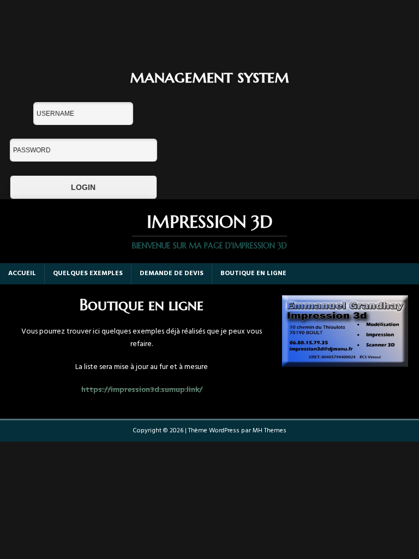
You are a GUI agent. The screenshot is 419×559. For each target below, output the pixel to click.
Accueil (22, 273)
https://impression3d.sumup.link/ (141, 390)
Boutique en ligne (253, 273)
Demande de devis (171, 273)
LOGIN (83, 187)
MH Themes (269, 430)
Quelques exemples (88, 273)
